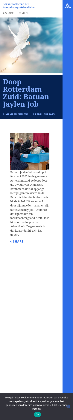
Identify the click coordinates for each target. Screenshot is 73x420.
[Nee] (68, 406)
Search (10, 13)
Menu (26, 13)
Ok (37, 414)
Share (18, 241)
